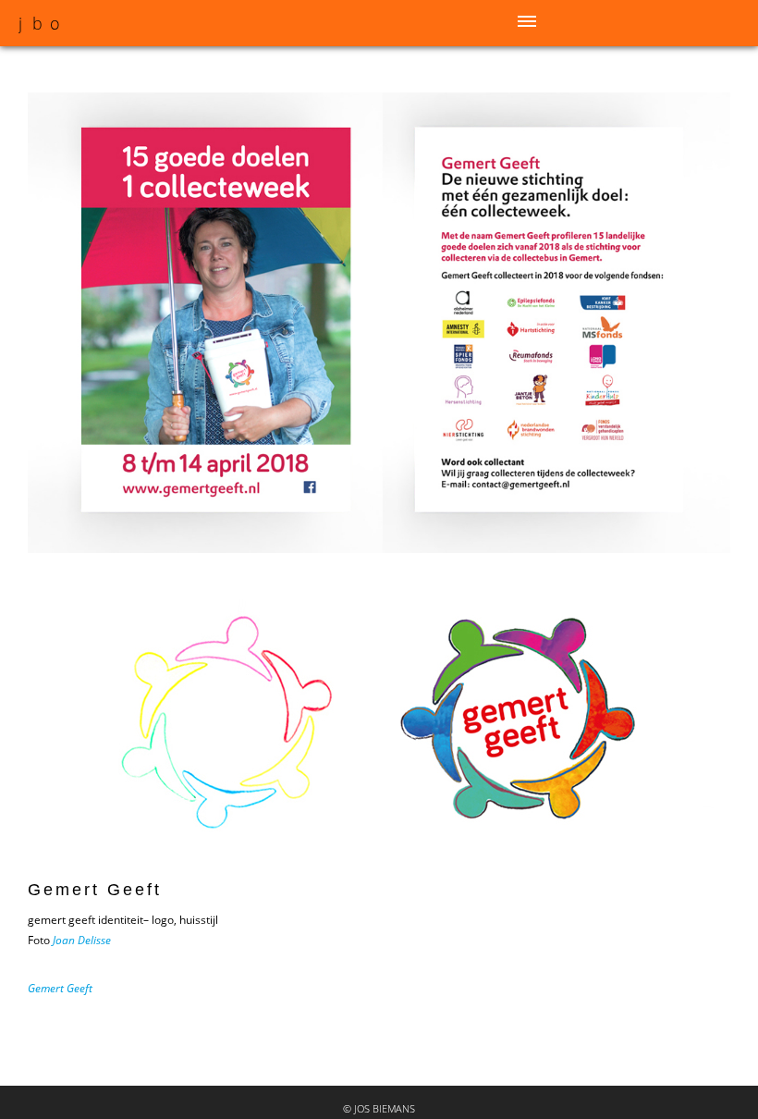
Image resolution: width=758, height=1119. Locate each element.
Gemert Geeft (60, 988)
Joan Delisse (82, 940)
